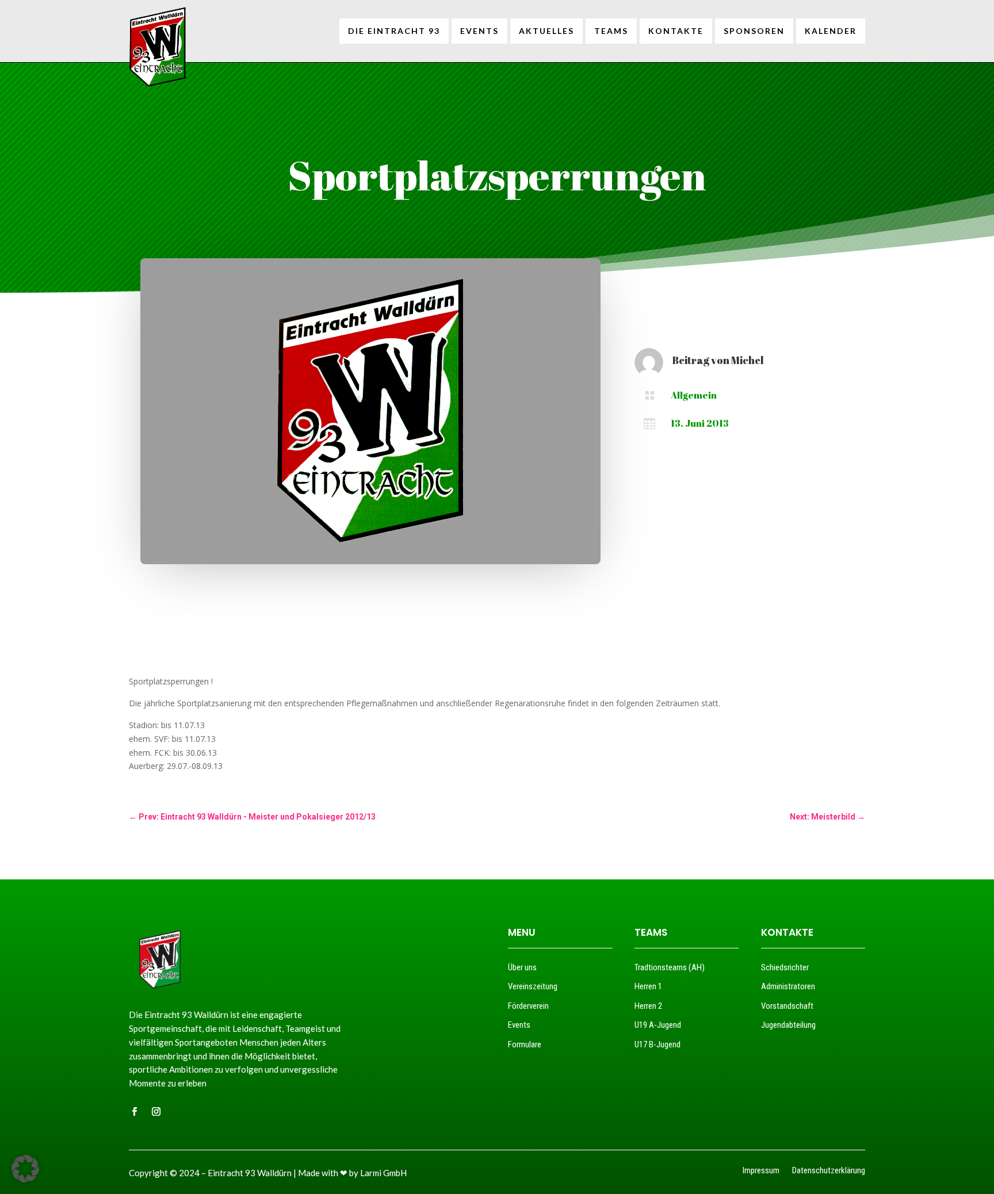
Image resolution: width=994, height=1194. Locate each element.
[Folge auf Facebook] (134, 1111)
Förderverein (528, 1006)
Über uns (522, 967)
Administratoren (788, 986)
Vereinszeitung (532, 986)
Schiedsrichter (785, 967)
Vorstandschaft (787, 1006)
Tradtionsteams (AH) (669, 967)
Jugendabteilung (788, 1025)
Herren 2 (648, 1006)
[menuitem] (394, 31)
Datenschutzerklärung (828, 1171)
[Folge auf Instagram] (156, 1111)
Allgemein (694, 395)
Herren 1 (648, 986)
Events (519, 1025)
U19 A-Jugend (657, 1025)
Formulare (524, 1044)
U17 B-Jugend (657, 1044)
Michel (747, 360)
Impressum (761, 1171)
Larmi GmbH (383, 1173)
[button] (25, 1168)
